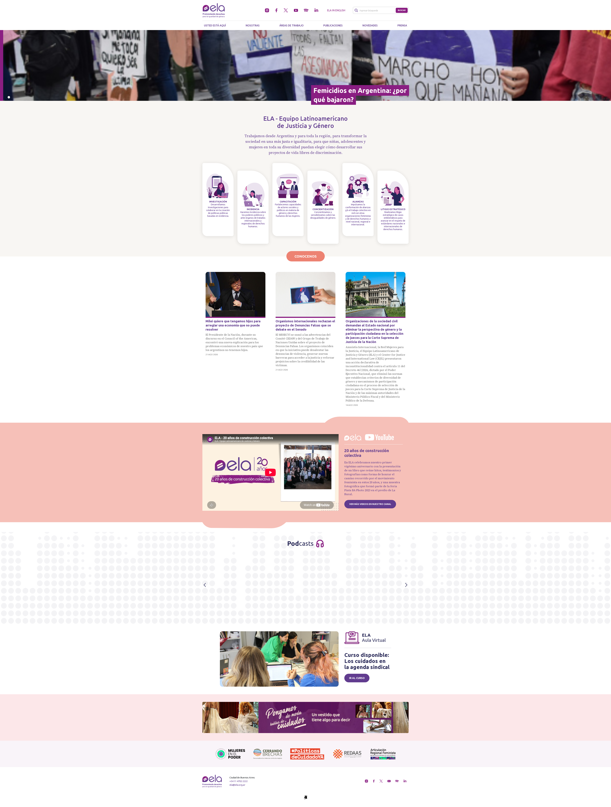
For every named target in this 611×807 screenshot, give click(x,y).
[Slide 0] (9, 97)
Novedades (370, 25)
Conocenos (306, 256)
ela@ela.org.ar (237, 784)
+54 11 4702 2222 (238, 781)
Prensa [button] (402, 25)
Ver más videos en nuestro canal (370, 504)
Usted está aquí (215, 25)
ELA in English (336, 10)
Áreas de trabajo (291, 25)
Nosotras (253, 25)
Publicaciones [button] (333, 25)
